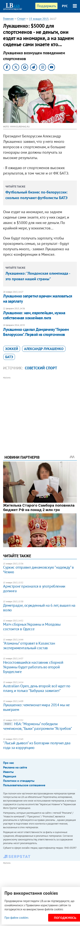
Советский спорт (41, 368)
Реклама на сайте (15, 767)
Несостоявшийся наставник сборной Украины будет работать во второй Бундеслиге (33, 667)
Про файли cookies (16, 917)
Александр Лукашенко (43, 349)
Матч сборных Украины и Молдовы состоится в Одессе (31, 626)
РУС (65, 6)
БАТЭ (9, 357)
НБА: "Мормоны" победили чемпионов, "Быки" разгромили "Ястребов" (37, 726)
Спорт (21, 18)
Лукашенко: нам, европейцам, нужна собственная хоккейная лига (34, 315)
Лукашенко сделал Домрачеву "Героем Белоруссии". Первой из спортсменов (36, 332)
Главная (8, 18)
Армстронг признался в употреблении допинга (34, 588)
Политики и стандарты (18, 781)
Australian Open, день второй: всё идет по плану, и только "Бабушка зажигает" (36, 688)
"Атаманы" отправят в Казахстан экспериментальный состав (29, 645)
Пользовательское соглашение (24, 785)
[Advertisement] (40, 410)
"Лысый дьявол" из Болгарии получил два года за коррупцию (36, 745)
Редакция (9, 776)
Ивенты (8, 772)
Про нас (8, 763)
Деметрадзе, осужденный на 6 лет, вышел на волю (39, 608)
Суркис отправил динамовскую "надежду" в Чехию (38, 569)
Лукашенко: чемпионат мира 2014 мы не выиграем (36, 707)
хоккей (11, 349)
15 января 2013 (39, 18)
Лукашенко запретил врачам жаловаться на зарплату (37, 298)
